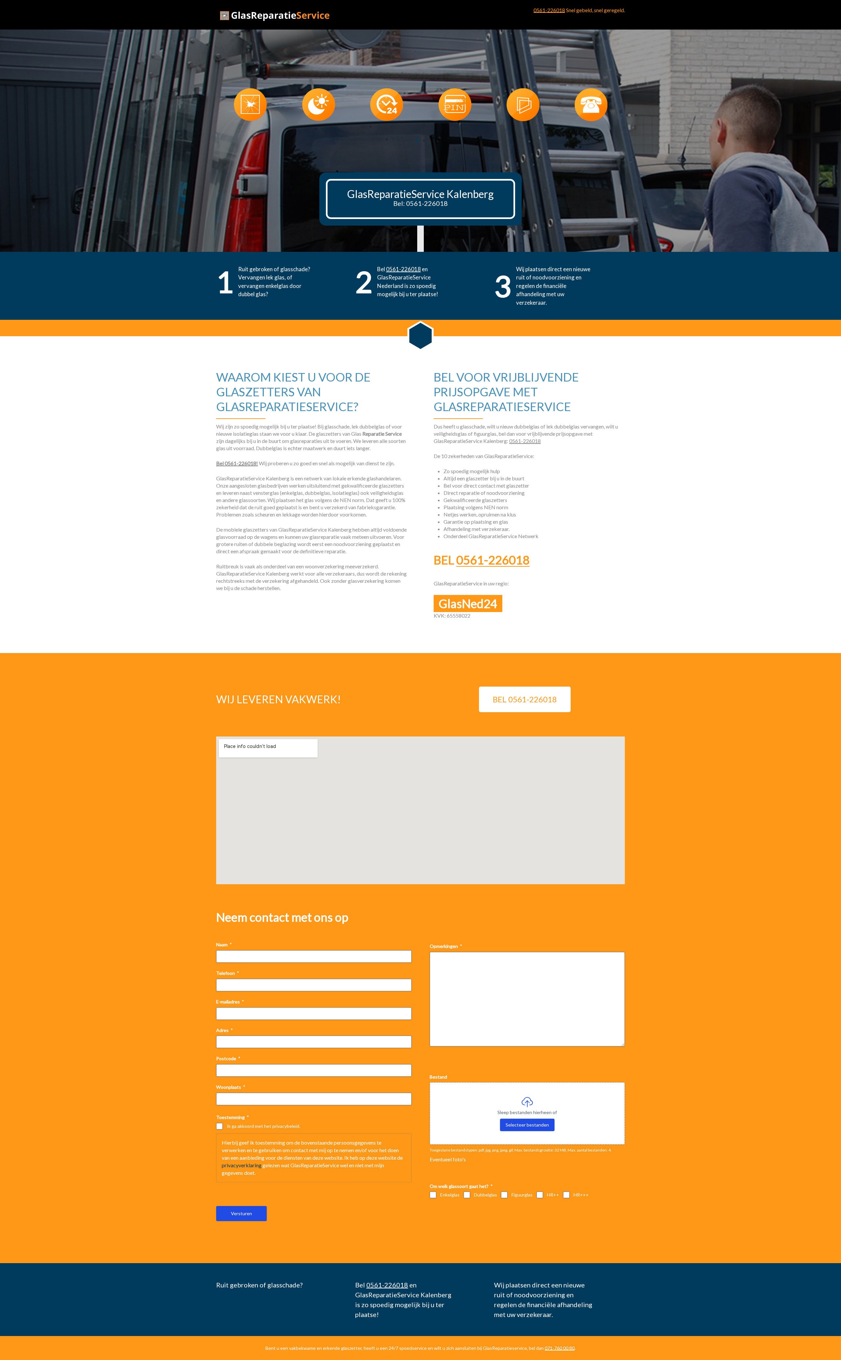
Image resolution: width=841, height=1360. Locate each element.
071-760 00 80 (560, 1348)
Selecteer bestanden (527, 1125)
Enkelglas (450, 1194)
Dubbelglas (485, 1194)
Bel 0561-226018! (237, 463)
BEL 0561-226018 (525, 699)
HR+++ (581, 1194)
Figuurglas (522, 1194)
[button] (417, 140)
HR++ (553, 1194)
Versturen (241, 1213)
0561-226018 (549, 10)
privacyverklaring (241, 1165)
